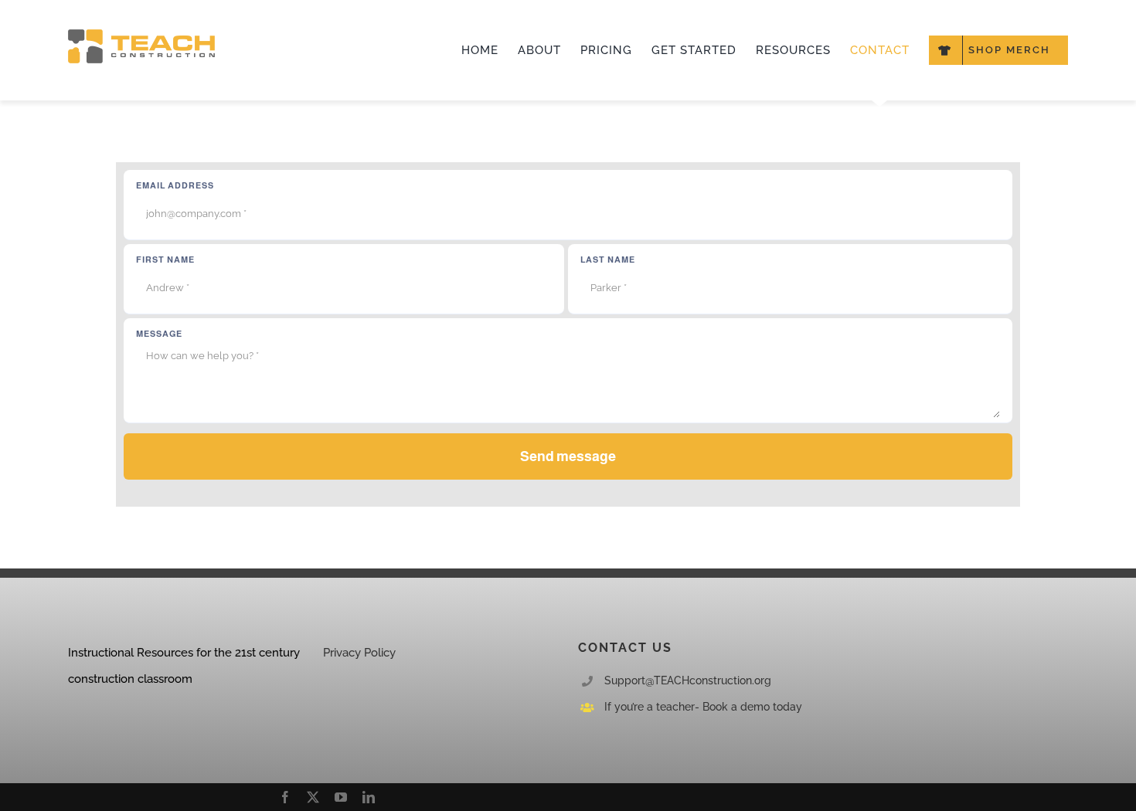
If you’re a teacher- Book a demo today (703, 707)
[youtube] (341, 797)
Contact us (625, 647)
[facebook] (285, 797)
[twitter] (313, 797)
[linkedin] (368, 797)
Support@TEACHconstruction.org (687, 680)
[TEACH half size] (141, 35)
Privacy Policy (359, 653)
